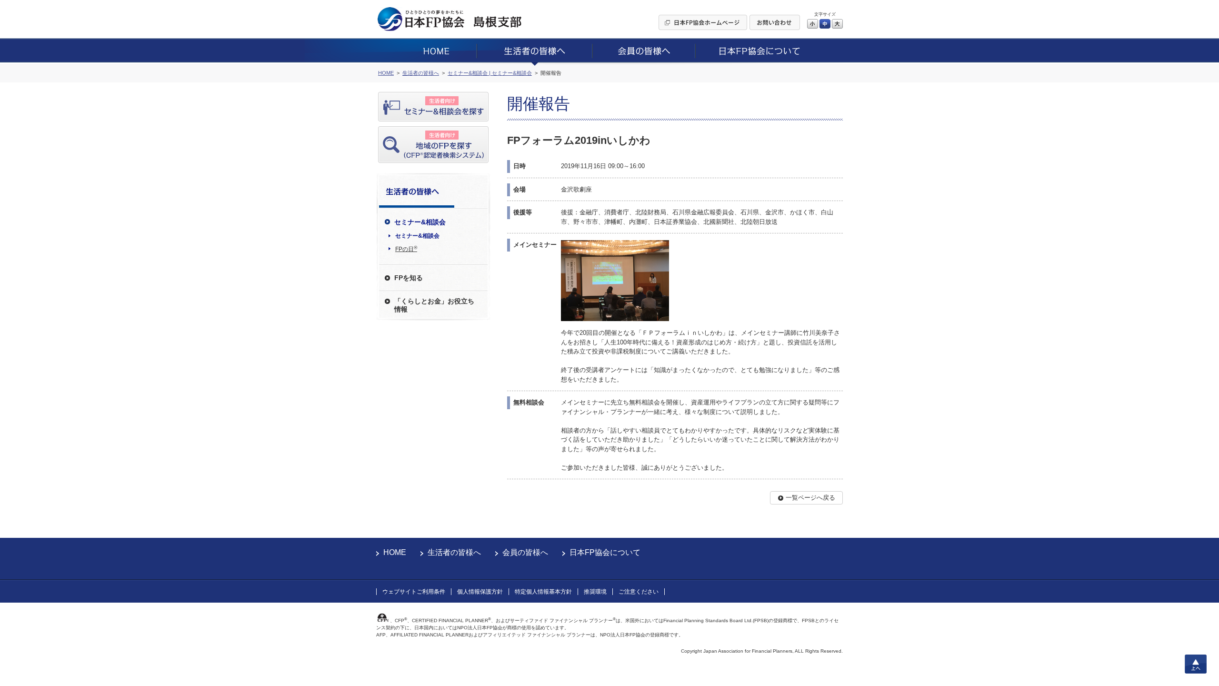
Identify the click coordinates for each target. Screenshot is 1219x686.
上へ (1195, 664)
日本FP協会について (605, 552)
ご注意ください (639, 591)
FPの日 (406, 248)
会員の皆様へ (525, 552)
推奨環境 (595, 591)
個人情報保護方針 (480, 591)
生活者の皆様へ (454, 552)
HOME (394, 552)
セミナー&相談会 (417, 235)
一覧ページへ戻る (810, 497)
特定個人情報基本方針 (543, 591)
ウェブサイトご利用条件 (413, 591)
